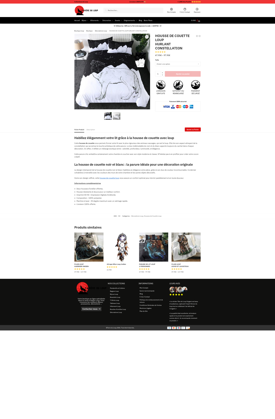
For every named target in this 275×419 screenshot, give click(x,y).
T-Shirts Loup (114, 300)
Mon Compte (171, 12)
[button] (147, 37)
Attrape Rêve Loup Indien (116, 264)
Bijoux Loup (114, 294)
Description (91, 130)
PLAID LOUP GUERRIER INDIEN (81, 265)
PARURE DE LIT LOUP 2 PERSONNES (147, 265)
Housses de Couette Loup (152, 216)
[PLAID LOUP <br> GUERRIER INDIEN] (89, 247)
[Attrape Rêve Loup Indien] (121, 247)
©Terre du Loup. (111, 328)
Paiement (197, 12)
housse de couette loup (109, 178)
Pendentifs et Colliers (117, 288)
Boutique (89, 31)
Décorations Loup (101, 31)
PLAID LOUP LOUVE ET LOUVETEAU (180, 265)
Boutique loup (79, 31)
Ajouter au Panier (193, 129)
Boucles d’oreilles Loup (118, 309)
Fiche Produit (79, 130)
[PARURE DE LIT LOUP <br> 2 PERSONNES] (153, 247)
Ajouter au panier (183, 74)
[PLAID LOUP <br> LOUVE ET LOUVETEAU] (186, 247)
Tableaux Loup (115, 303)
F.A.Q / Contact (185, 12)
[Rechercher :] (133, 10)
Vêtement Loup (115, 306)
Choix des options (89, 276)
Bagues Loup (114, 291)
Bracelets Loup (115, 297)
